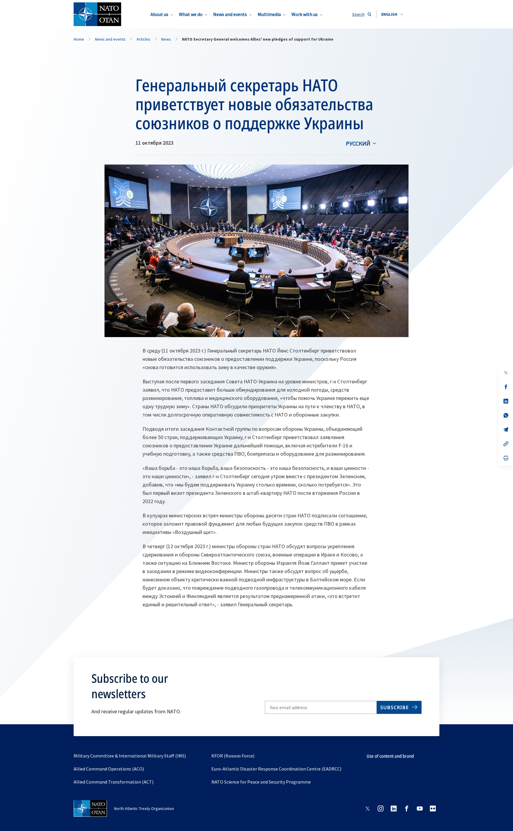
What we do (190, 14)
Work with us (305, 14)
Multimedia (269, 14)
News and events (230, 14)
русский (358, 143)
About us (159, 14)
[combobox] (392, 14)
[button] (392, 14)
